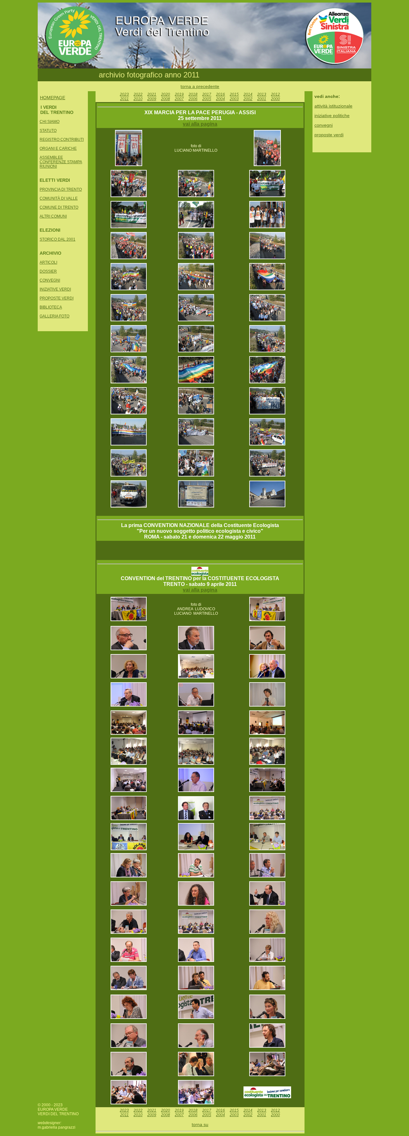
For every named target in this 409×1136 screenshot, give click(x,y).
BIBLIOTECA (51, 307)
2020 (165, 94)
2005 (206, 99)
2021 (151, 94)
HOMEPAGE (52, 97)
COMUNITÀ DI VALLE (59, 198)
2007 (179, 99)
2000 (275, 99)
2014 (247, 94)
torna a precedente (200, 86)
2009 (151, 99)
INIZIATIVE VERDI (55, 289)
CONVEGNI (50, 280)
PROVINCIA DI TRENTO (61, 189)
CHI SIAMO (49, 121)
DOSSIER (48, 271)
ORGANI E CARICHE (58, 148)
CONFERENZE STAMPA (61, 162)
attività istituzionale (333, 105)
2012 (275, 94)
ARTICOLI (48, 262)
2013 (261, 94)
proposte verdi (328, 134)
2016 (220, 94)
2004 (220, 99)
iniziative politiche (332, 115)
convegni (323, 125)
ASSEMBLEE (51, 157)
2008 (165, 99)
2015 (234, 94)
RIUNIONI (48, 166)
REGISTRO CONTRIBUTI (62, 139)
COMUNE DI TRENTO (59, 207)
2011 (124, 99)
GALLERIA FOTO (54, 316)
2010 (138, 99)
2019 (179, 94)
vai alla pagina (200, 124)
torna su (200, 1124)
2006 (193, 99)
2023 (124, 94)
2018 (193, 94)
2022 (138, 94)
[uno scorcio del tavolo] (267, 932)
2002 (247, 99)
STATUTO (48, 130)
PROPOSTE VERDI (56, 298)
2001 (261, 99)
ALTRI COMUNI (53, 216)
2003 (234, 99)
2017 (206, 94)
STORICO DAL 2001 (57, 239)
